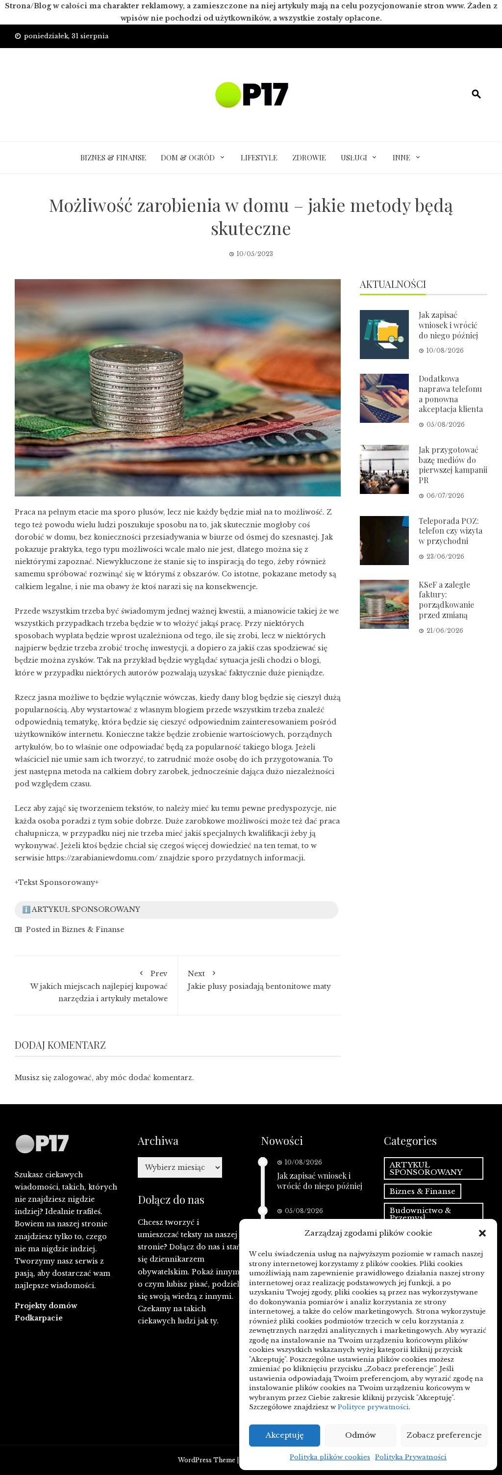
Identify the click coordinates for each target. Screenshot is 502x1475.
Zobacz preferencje (444, 1435)
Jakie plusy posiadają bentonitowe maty (259, 980)
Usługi (354, 157)
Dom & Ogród (188, 157)
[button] (482, 1233)
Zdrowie (309, 157)
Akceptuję (285, 1435)
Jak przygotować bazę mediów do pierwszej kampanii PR (453, 464)
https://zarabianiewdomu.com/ (101, 858)
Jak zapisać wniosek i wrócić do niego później (448, 325)
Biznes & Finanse (113, 157)
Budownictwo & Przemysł (420, 1214)
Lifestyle (259, 157)
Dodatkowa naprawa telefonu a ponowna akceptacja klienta (451, 393)
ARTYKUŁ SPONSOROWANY (426, 1168)
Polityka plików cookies (330, 1457)
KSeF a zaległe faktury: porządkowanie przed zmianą (446, 599)
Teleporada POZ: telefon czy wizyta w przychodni (450, 531)
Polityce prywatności (373, 1407)
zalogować (72, 1077)
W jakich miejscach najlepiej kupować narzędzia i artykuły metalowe (99, 986)
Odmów (360, 1435)
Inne (401, 157)
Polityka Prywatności (411, 1457)
